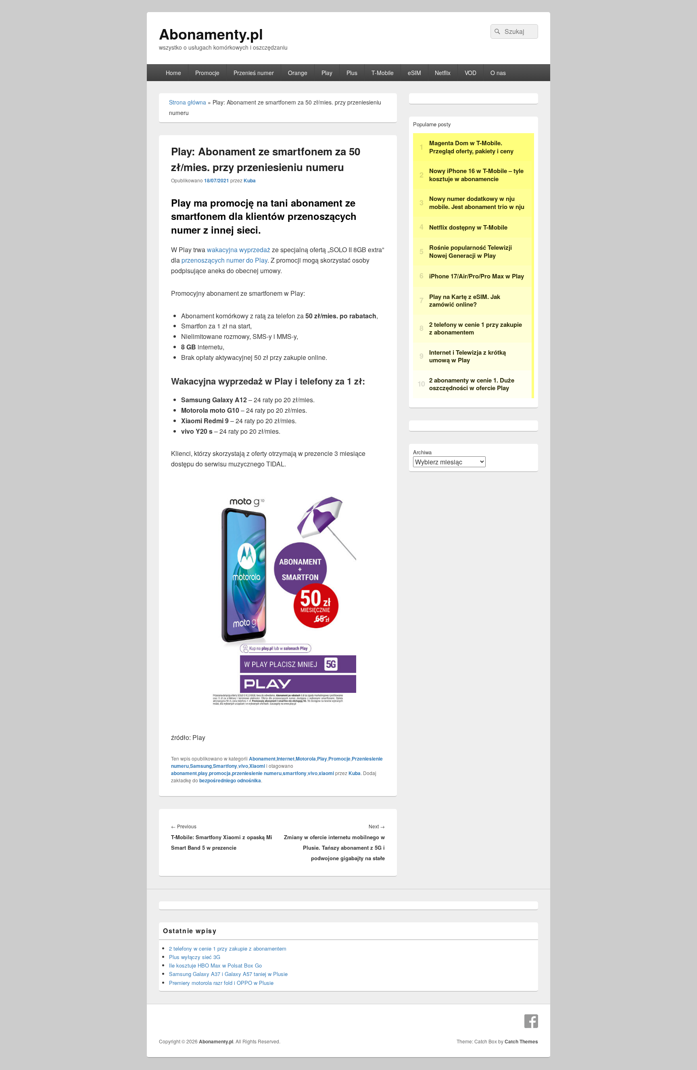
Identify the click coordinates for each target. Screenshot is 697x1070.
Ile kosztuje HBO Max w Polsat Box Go (215, 965)
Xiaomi (257, 765)
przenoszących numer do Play (224, 260)
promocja (220, 773)
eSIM (414, 73)
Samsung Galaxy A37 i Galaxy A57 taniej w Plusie (228, 974)
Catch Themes (521, 1041)
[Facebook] (531, 1021)
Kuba (250, 180)
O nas (498, 73)
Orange (297, 73)
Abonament (262, 758)
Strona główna (187, 102)
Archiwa (422, 452)
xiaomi (326, 773)
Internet (285, 758)
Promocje (207, 73)
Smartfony (225, 765)
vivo (243, 765)
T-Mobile (382, 73)
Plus (351, 73)
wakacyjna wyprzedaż (238, 249)
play (203, 773)
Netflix (443, 73)
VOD (470, 73)
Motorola (306, 758)
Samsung (201, 765)
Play (326, 73)
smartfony (295, 773)
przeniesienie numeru (257, 773)
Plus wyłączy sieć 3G (194, 957)
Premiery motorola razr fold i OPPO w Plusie (221, 982)
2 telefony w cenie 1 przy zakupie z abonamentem (227, 948)
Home (173, 73)
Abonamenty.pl (211, 33)
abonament (184, 773)
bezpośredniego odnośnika (230, 780)
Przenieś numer (254, 73)
